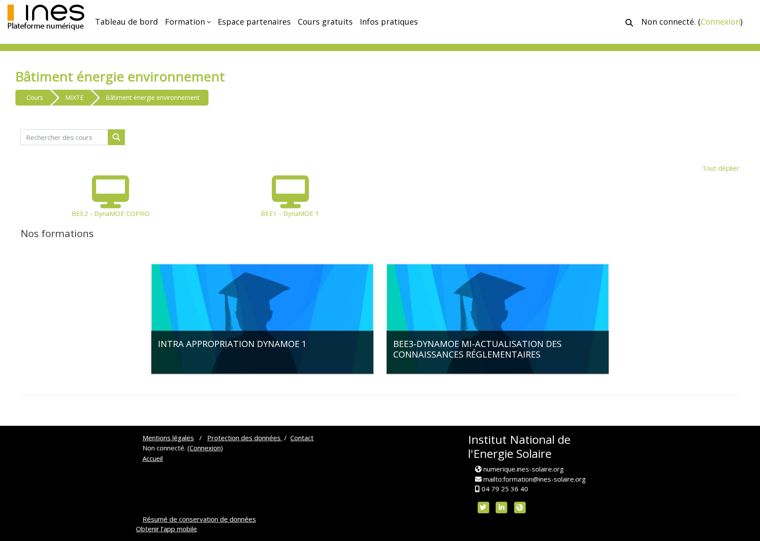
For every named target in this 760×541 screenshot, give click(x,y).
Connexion (720, 21)
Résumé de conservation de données (199, 519)
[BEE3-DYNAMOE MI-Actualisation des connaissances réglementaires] (498, 319)
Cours (34, 97)
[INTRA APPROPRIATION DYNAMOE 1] (262, 319)
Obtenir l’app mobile (166, 528)
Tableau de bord (126, 21)
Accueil (152, 458)
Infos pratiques (389, 21)
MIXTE (74, 97)
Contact (302, 437)
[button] (629, 22)
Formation (185, 21)
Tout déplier (720, 168)
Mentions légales (168, 437)
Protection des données (244, 437)
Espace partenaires (254, 21)
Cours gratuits (325, 21)
